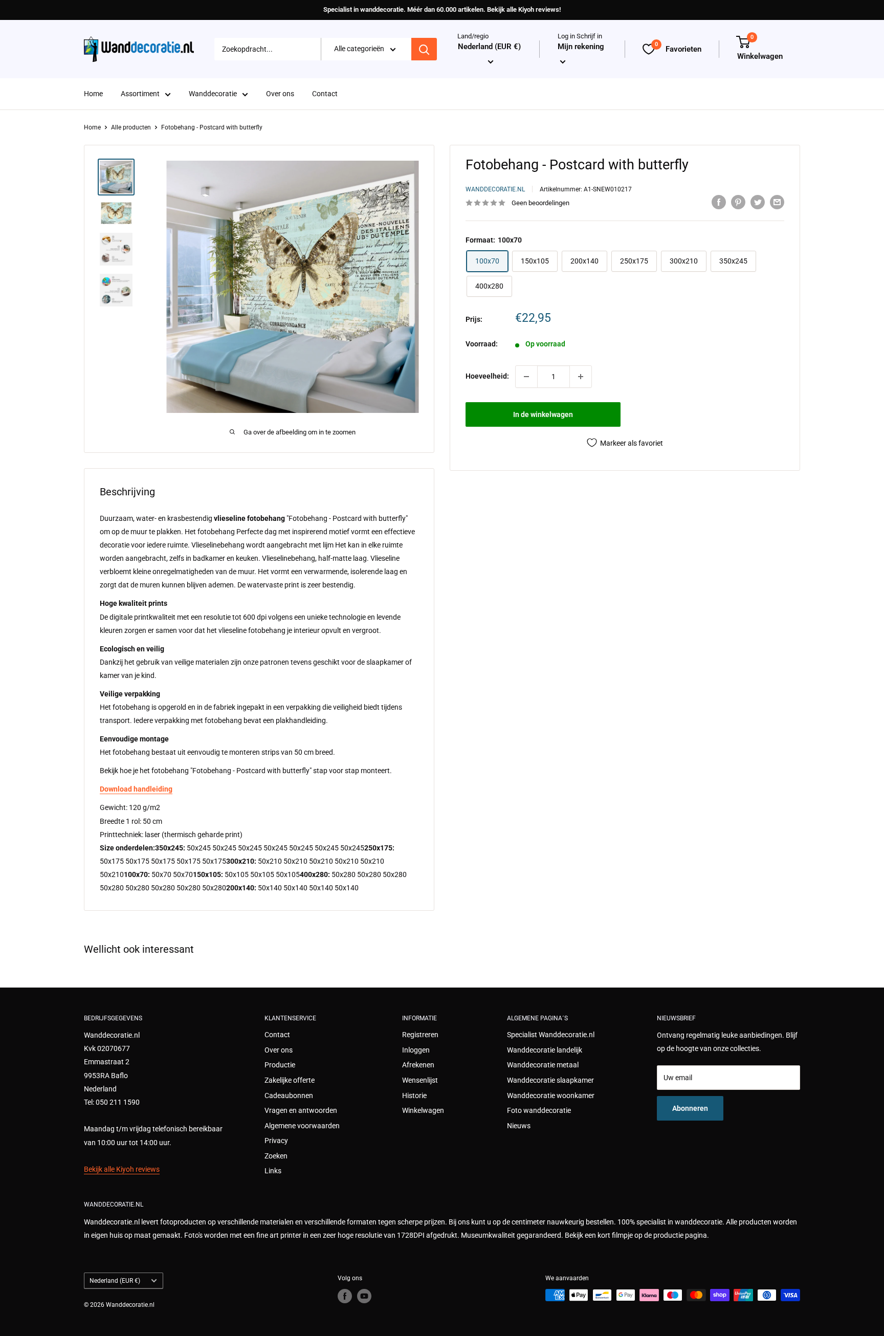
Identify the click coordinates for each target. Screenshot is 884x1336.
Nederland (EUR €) (115, 1280)
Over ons (280, 94)
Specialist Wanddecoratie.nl (550, 1035)
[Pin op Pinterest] (738, 201)
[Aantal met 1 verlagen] (526, 376)
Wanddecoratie (213, 94)
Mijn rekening (581, 47)
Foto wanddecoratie (539, 1110)
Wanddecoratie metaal (543, 1065)
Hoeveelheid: (487, 376)
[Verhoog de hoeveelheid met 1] (580, 376)
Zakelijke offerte (289, 1080)
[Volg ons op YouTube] (364, 1296)
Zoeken (276, 1156)
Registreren (420, 1035)
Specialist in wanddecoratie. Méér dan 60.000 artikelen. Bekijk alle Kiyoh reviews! (442, 9)
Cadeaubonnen (288, 1095)
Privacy (276, 1140)
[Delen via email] (777, 201)
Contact (325, 94)
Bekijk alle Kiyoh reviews (122, 1169)
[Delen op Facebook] (719, 201)
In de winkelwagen (543, 414)
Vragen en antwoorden (300, 1110)
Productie (279, 1065)
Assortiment (140, 94)
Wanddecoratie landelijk (544, 1050)
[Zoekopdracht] (424, 49)
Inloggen (416, 1050)
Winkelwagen (423, 1110)
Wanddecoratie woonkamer (550, 1095)
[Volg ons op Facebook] (345, 1296)
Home (93, 94)
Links (272, 1171)
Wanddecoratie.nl (495, 189)
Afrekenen (418, 1065)
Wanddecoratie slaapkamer (550, 1080)
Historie (414, 1095)
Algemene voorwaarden (302, 1126)
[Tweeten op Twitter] (757, 201)
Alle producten (131, 127)
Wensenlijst (420, 1080)
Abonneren (690, 1108)
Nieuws (519, 1126)
